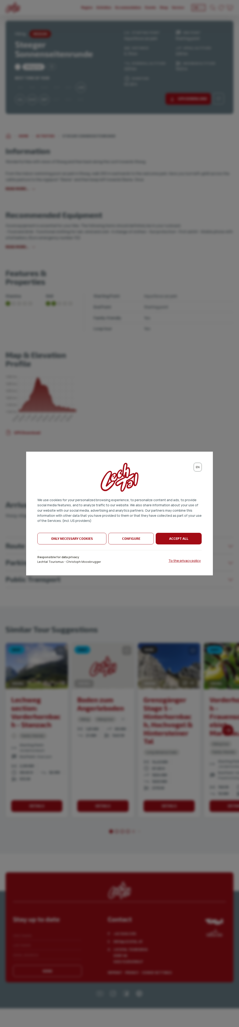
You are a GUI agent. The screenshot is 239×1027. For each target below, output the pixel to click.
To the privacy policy (185, 560)
